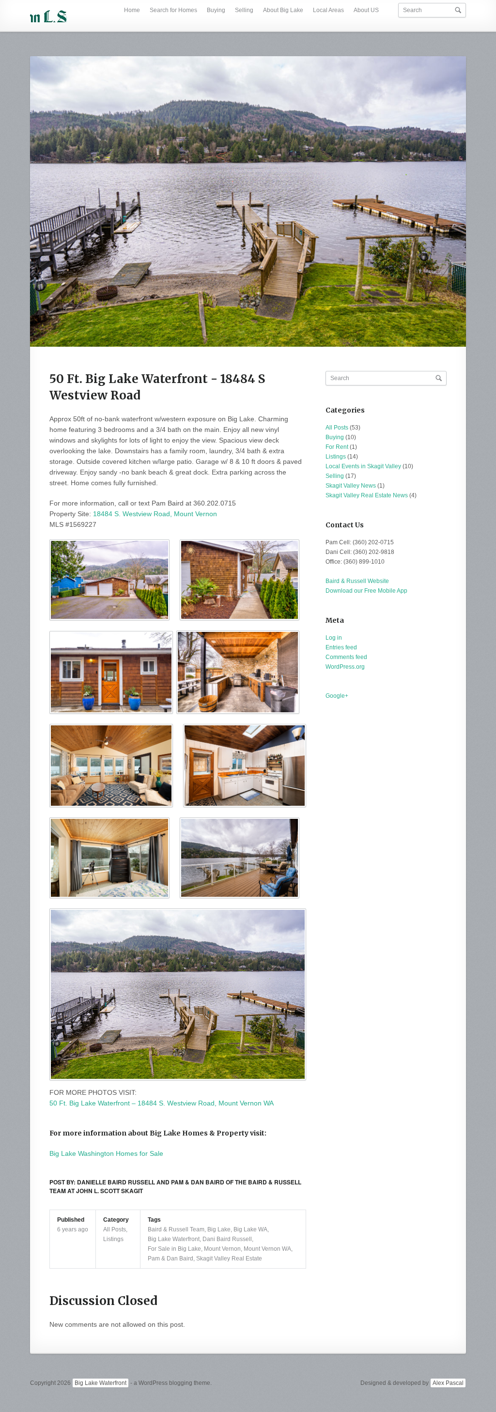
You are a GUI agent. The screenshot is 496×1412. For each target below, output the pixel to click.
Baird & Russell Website (357, 581)
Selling (244, 10)
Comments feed (346, 657)
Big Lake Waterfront (174, 1239)
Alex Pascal (448, 1383)
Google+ (337, 695)
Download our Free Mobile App (366, 590)
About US (366, 10)
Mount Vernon (222, 1248)
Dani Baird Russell (227, 1239)
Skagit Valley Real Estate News (367, 495)
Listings (113, 1239)
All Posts (114, 1229)
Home (132, 10)
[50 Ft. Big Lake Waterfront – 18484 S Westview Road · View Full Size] (248, 201)
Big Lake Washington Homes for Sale (106, 1153)
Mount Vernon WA (267, 1248)
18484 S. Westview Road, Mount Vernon (155, 514)
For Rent (337, 447)
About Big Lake (283, 10)
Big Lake (219, 1229)
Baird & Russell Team (176, 1229)
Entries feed (341, 647)
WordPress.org (345, 666)
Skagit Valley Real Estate (229, 1258)
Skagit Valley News (351, 485)
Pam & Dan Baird (170, 1258)
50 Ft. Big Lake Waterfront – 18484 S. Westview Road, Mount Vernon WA (161, 1103)
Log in (334, 637)
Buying (216, 10)
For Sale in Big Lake (174, 1248)
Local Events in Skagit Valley (363, 466)
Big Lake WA (250, 1229)
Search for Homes (173, 10)
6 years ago (72, 1229)
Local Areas (328, 10)
